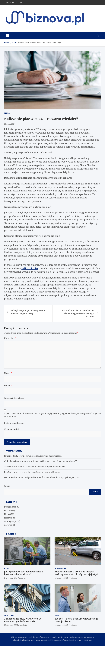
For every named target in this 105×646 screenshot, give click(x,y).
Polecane (11, 533)
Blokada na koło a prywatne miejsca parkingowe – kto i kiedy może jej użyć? (40, 461)
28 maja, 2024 (9, 124)
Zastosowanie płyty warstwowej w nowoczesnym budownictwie (34, 466)
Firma (7, 113)
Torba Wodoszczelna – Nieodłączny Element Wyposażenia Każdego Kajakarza (76, 313)
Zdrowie (8, 525)
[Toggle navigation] (7, 35)
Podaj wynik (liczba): (14, 423)
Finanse (8, 510)
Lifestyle (8, 518)
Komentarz (10, 338)
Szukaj (7, 486)
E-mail (8, 385)
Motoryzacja (10, 521)
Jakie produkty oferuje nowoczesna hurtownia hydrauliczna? (33, 456)
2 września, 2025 (11, 578)
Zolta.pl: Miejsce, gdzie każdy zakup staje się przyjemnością (28, 312)
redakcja (22, 578)
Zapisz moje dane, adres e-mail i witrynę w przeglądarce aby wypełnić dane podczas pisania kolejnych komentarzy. (52, 415)
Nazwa (8, 373)
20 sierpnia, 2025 (61, 578)
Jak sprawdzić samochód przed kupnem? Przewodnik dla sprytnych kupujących (42, 477)
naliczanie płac (29, 268)
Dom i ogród (10, 507)
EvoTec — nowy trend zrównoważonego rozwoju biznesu (32, 472)
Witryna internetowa (14, 398)
